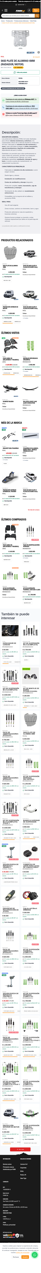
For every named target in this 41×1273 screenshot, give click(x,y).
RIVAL (2, 57)
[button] (20, 39)
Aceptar (25, 1257)
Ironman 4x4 (23, 1164)
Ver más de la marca (33, 510)
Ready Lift (23, 1175)
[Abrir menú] (6, 10)
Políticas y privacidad (9, 1225)
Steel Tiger (23, 1178)
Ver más (21, 1149)
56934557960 (21, 4)
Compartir (37, 57)
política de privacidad (22, 1252)
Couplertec (23, 1168)
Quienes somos (7, 1164)
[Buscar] (37, 16)
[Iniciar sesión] (29, 10)
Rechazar (16, 1257)
